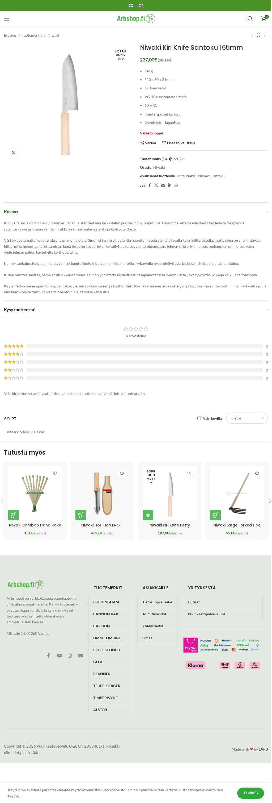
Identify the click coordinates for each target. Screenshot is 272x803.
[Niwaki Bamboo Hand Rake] (35, 493)
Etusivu (10, 35)
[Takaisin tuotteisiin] (258, 35)
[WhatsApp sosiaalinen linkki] (176, 185)
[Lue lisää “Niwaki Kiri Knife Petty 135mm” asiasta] (148, 515)
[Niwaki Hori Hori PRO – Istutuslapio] (102, 493)
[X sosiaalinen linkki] (156, 185)
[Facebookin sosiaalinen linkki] (149, 185)
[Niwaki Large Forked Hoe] (237, 493)
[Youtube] (59, 655)
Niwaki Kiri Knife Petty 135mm (170, 527)
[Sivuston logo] (136, 18)
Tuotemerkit (32, 35)
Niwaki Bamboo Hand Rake (35, 525)
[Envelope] (80, 655)
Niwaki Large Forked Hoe (237, 525)
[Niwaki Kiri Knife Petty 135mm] (170, 493)
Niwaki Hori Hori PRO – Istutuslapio (102, 527)
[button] (13, 515)
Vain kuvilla (212, 418)
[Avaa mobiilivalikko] (6, 18)
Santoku (218, 176)
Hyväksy (251, 793)
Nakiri (191, 176)
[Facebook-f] (48, 655)
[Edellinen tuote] (252, 35)
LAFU (263, 749)
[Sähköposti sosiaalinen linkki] (163, 185)
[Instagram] (69, 655)
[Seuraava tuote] (265, 35)
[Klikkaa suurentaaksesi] (14, 153)
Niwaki (53, 35)
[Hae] (250, 18)
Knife (180, 176)
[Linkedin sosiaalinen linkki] (170, 185)
